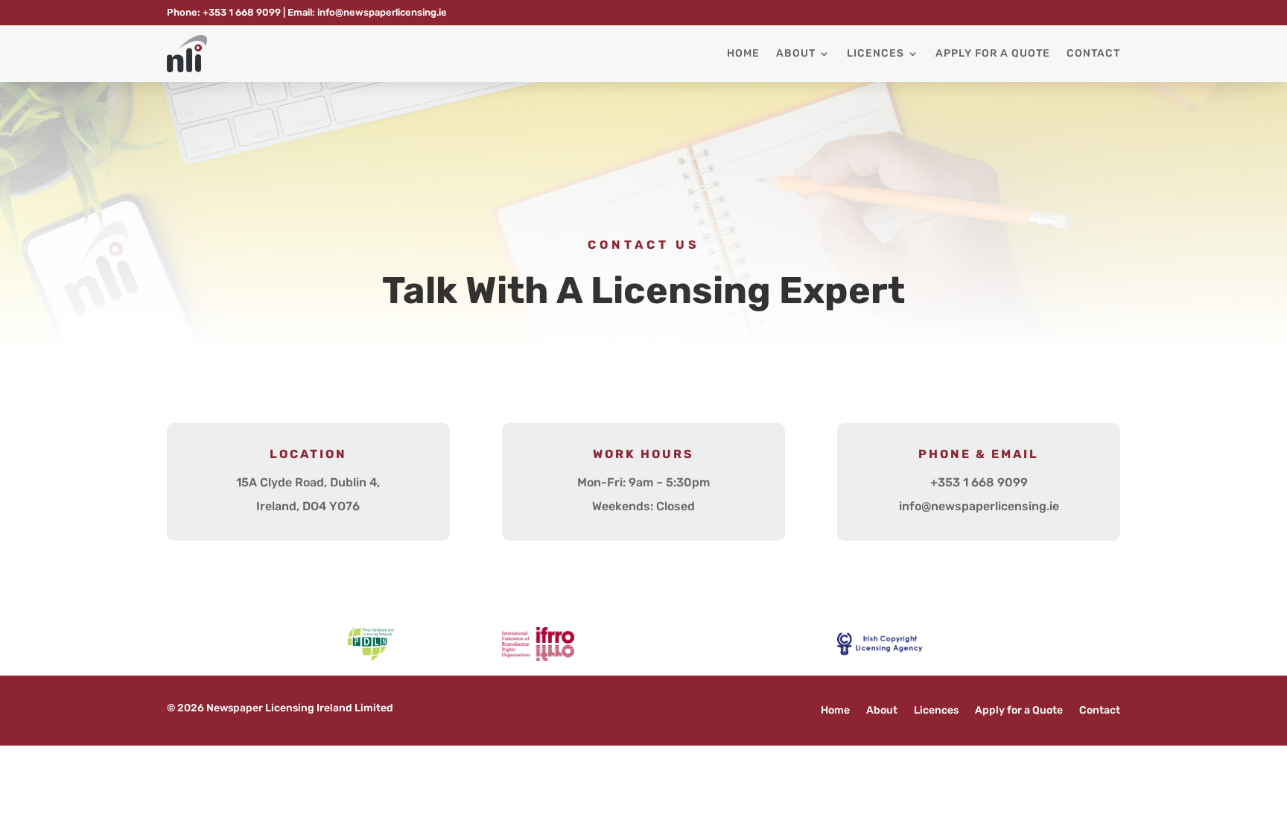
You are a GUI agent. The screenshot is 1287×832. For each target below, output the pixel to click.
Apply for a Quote (992, 53)
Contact (1093, 53)
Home (743, 53)
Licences (875, 53)
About (796, 53)
